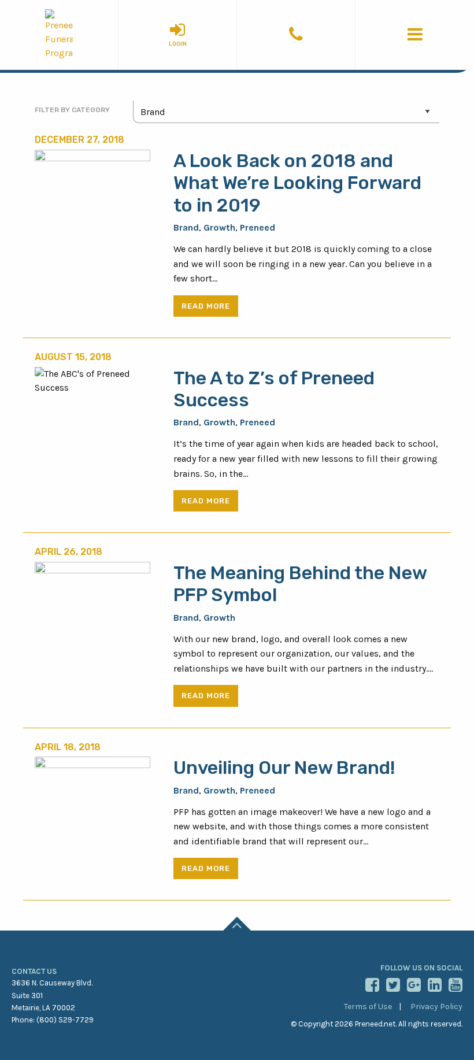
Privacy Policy (436, 1006)
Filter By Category (72, 110)
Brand (186, 227)
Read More (206, 306)
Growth (219, 227)
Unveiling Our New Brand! (284, 768)
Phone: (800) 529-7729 (53, 1019)
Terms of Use (368, 1006)
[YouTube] (453, 984)
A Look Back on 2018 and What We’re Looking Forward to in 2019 (297, 183)
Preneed (257, 227)
